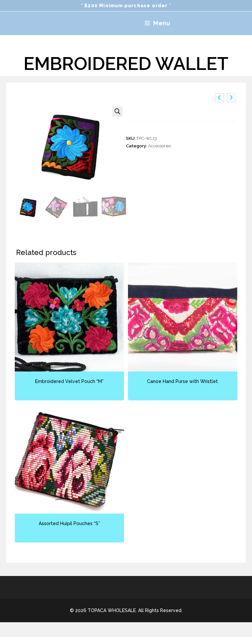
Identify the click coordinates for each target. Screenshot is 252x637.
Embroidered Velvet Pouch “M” (69, 381)
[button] (117, 111)
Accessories (159, 145)
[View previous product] (219, 97)
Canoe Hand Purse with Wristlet (182, 381)
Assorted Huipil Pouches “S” (69, 523)
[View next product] (231, 97)
